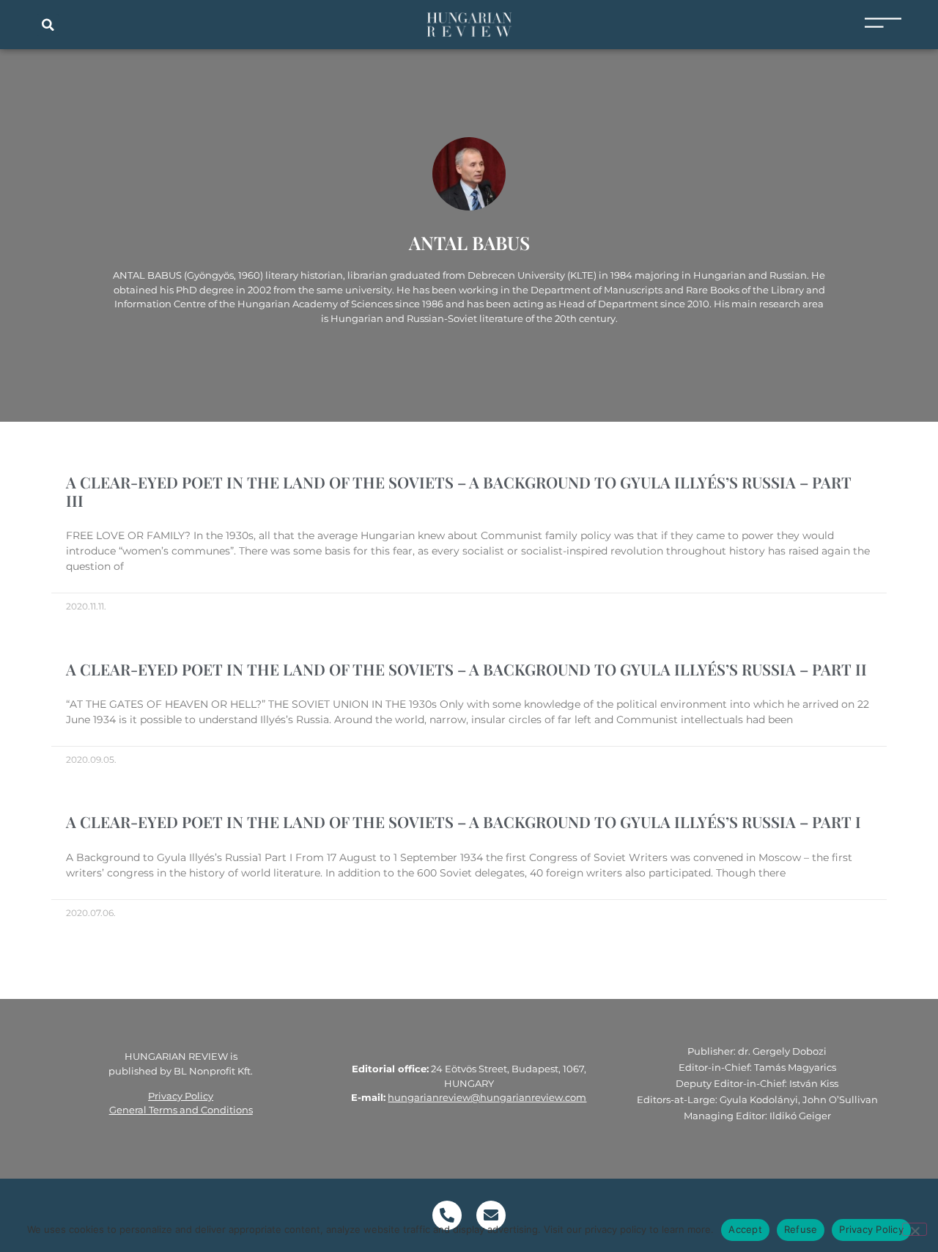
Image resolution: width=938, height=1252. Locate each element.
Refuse (801, 1229)
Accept (745, 1229)
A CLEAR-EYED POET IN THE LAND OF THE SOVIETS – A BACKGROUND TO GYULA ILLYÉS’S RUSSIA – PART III (459, 491)
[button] (48, 25)
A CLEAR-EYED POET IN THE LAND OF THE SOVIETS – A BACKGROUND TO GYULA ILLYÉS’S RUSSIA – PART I (463, 821)
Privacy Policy (180, 1096)
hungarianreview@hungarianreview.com (487, 1097)
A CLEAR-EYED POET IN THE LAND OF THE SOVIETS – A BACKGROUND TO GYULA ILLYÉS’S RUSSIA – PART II (466, 669)
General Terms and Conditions (181, 1110)
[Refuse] (914, 1229)
